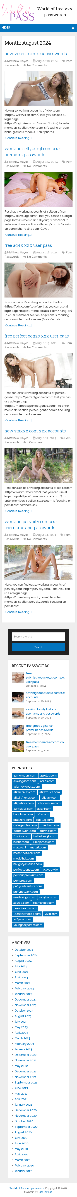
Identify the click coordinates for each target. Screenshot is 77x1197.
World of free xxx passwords (26, 1188)
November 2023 (26, 1005)
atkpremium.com (49, 803)
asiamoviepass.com (26, 786)
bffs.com (43, 814)
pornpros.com (22, 880)
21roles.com (48, 775)
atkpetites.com (23, 803)
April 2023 (21, 1032)
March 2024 (22, 983)
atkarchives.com (24, 792)
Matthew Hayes (17, 61)
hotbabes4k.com (44, 836)
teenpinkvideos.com (27, 914)
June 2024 (21, 972)
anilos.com (47, 781)
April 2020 (21, 1154)
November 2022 (26, 1060)
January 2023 (23, 1049)
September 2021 (26, 1082)
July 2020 (21, 1138)
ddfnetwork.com (24, 831)
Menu (6, 27)
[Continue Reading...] (18, 138)
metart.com (38, 847)
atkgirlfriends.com (25, 797)
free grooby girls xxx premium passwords (39, 728)
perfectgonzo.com (26, 869)
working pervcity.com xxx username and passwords (31, 524)
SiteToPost (45, 1192)
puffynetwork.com (25, 891)
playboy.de (50, 869)
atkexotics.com (49, 792)
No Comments (37, 65)
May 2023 (21, 1027)
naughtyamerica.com (27, 864)
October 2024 (24, 949)
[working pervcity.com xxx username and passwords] (38, 562)
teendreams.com (25, 908)
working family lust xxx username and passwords (43, 711)
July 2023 (21, 1021)
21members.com (24, 775)
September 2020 (26, 1126)
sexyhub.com (48, 897)
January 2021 (23, 1104)
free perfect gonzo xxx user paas (36, 336)
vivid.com (51, 914)
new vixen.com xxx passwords (35, 53)
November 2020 (26, 1115)
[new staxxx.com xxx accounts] (38, 465)
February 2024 (24, 988)
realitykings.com (24, 897)
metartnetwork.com (26, 853)
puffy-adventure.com (27, 886)
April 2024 (21, 977)
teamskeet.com (43, 902)
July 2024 (21, 966)
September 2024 (26, 955)
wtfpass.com (22, 919)
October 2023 (24, 1010)
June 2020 (21, 1143)
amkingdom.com (24, 781)
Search (38, 647)
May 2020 (21, 1149)
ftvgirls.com (21, 836)
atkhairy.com (50, 797)
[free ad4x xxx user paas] (38, 280)
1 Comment (35, 442)
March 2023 (22, 1038)
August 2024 (23, 960)
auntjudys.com (23, 808)
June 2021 (21, 1088)
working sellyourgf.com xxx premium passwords (32, 151)
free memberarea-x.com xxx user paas (45, 744)
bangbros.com (23, 814)
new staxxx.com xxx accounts (35, 431)
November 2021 (25, 1077)
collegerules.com (25, 825)
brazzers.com (22, 819)
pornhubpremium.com (28, 875)
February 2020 (24, 1165)
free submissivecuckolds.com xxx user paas (45, 678)
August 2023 (23, 1016)
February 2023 (24, 1043)
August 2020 (23, 1132)
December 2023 (26, 999)
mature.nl (19, 847)
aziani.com (44, 808)
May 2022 (21, 1066)
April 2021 (21, 1099)
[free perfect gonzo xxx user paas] (38, 370)
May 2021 (21, 1093)
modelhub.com (23, 858)
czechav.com (50, 825)
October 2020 (24, 1121)
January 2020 (23, 1171)
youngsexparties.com (27, 925)
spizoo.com (21, 902)
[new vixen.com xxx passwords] (38, 88)
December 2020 (26, 1110)
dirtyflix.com (48, 831)
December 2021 (25, 1071)
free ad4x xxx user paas (28, 245)
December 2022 (26, 1055)
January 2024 (23, 994)
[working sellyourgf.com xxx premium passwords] (38, 189)
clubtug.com (44, 819)
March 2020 (22, 1160)
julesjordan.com (43, 842)
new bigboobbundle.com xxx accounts (45, 695)
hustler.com (21, 842)
